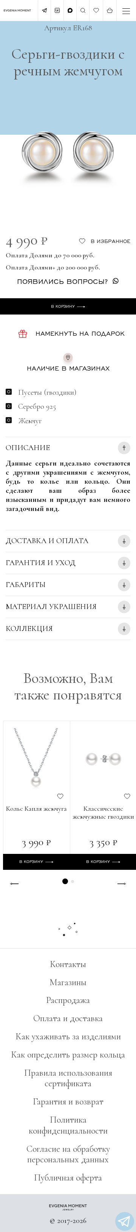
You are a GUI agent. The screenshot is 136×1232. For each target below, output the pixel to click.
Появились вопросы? (62, 281)
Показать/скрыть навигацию (126, 11)
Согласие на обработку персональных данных (68, 1154)
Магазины (68, 982)
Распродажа (68, 1000)
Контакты (68, 964)
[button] (65, 881)
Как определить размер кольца (68, 1054)
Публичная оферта (68, 1177)
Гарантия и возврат (68, 1101)
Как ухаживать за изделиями (68, 1036)
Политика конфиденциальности (68, 1125)
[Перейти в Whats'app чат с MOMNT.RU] (124, 1221)
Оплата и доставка (68, 1018)
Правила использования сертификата (68, 1078)
